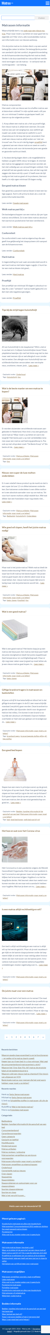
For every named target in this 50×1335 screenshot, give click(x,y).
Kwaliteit (21, 600)
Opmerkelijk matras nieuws (14, 1170)
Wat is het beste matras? (22, 1106)
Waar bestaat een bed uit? (12, 1314)
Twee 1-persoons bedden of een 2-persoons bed (21, 1317)
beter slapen (12, 600)
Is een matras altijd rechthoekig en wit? (22, 909)
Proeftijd (17, 298)
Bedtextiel (11, 516)
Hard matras (18, 274)
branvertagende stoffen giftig (32, 736)
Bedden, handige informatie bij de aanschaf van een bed (24, 1308)
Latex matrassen (8, 1279)
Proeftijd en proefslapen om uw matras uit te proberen (23, 1255)
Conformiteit (18, 250)
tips (19, 377)
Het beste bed (7, 1311)
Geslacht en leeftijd (10, 1139)
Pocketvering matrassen (11, 1285)
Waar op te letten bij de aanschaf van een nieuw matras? (24, 1250)
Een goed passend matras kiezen (14, 1229)
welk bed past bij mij (32, 819)
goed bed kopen (17, 819)
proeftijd (38, 142)
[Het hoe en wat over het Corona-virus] (15, 864)
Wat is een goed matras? (14, 611)
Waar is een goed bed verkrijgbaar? (15, 1319)
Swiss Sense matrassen (19, 1094)
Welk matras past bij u (22, 227)
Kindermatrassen (9, 1146)
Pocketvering (7, 1232)
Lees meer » (34, 365)
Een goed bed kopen (12, 750)
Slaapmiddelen (8, 1180)
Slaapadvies (7, 1177)
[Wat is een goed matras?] (15, 645)
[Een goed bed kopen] (15, 784)
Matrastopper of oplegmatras (13, 1293)
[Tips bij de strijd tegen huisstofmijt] (15, 344)
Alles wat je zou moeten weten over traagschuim (21, 1234)
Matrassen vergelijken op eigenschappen (19, 1164)
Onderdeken (31, 516)
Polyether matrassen (10, 1287)
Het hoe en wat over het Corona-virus (21, 830)
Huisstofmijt (12, 377)
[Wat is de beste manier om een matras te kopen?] (15, 425)
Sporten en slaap (9, 1192)
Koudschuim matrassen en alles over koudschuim (21, 1224)
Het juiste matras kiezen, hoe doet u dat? (18, 1247)
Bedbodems (7, 1121)
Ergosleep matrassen (19, 1110)
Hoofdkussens (8, 1142)
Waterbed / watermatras (11, 1296)
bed (8, 819)
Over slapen (7, 1173)
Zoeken (41, 18)
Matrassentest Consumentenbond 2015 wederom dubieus (25, 1226)
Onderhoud (21, 374)
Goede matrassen (20, 203)
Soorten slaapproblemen (12, 1189)
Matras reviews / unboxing (13, 1152)
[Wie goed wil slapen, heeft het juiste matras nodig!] (15, 564)
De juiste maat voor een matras (17, 990)
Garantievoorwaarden (11, 1133)
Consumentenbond (10, 1130)
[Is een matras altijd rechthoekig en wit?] (15, 943)
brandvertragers (13, 736)
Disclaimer (36, 1329)
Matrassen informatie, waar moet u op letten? (21, 1161)
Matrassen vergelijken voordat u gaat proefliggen (21, 1277)
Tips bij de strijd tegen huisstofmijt (19, 309)
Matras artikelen (22, 456)
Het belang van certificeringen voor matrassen (20, 1264)
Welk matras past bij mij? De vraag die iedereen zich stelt (24, 1253)
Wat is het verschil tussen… (13, 1195)
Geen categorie (8, 1136)
